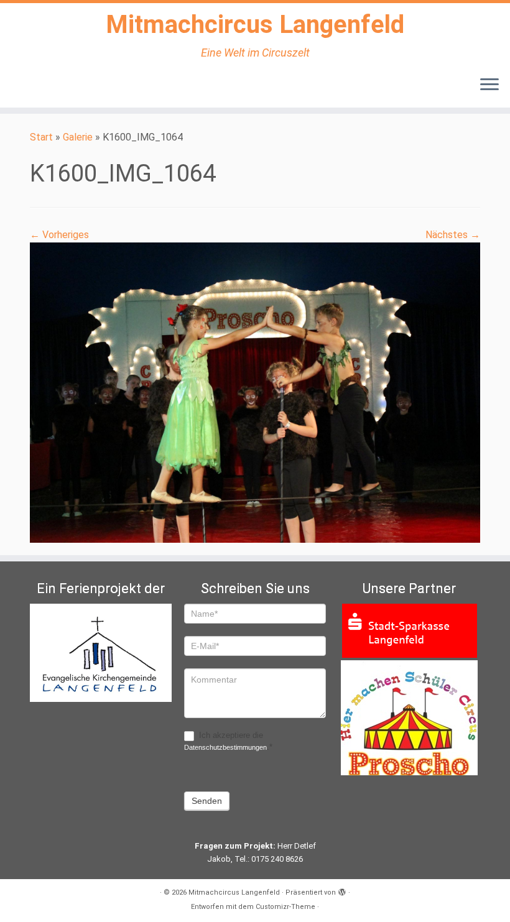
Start (41, 137)
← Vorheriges (59, 235)
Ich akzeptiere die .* (228, 741)
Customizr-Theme (285, 907)
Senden (207, 801)
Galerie (78, 137)
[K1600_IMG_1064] (255, 392)
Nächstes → (452, 235)
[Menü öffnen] (489, 85)
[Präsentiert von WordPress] (342, 890)
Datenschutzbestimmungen (225, 747)
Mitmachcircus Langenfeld (255, 24)
